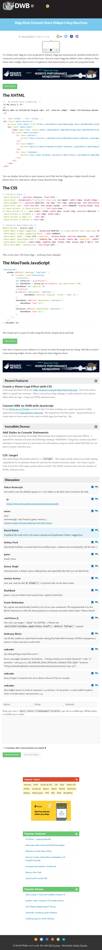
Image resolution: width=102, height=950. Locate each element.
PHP (47, 793)
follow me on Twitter (19, 409)
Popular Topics (32, 779)
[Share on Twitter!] (65, 36)
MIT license (54, 945)
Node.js (27, 793)
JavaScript (36, 789)
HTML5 (27, 789)
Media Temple (80, 945)
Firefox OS (71, 784)
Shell (59, 793)
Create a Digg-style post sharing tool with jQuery (28, 523)
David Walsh (11, 530)
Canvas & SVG (46, 784)
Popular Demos (34, 889)
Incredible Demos (17, 426)
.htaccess (27, 784)
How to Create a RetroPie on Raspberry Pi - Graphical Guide (46, 859)
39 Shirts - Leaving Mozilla (38, 839)
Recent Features (16, 380)
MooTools (71, 789)
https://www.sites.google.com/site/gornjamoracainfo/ (33, 503)
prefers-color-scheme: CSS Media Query (45, 900)
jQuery (46, 789)
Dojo (62, 784)
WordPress (67, 793)
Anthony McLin (13, 634)
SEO (53, 793)
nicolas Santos (12, 578)
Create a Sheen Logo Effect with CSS (27, 386)
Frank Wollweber (14, 602)
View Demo (10, 86)
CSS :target (10, 455)
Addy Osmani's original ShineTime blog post (55, 390)
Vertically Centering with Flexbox (41, 912)
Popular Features (35, 833)
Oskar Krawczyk (13, 487)
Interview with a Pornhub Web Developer (45, 845)
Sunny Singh (11, 566)
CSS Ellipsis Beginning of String (40, 906)
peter (7, 554)
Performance (37, 793)
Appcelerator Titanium (31, 412)
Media (54, 789)
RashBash (9, 590)
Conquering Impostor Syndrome (41, 866)
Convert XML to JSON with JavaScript (28, 405)
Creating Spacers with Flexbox (40, 918)
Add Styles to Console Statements (25, 432)
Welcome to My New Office (39, 851)
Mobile (62, 789)
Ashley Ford (11, 542)
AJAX (35, 784)
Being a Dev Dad (33, 872)
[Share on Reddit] (77, 36)
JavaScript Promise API (36, 878)
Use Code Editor (31, 754)
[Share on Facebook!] (71, 36)
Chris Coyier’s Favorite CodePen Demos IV (45, 894)
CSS (56, 784)
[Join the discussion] (58, 36)
